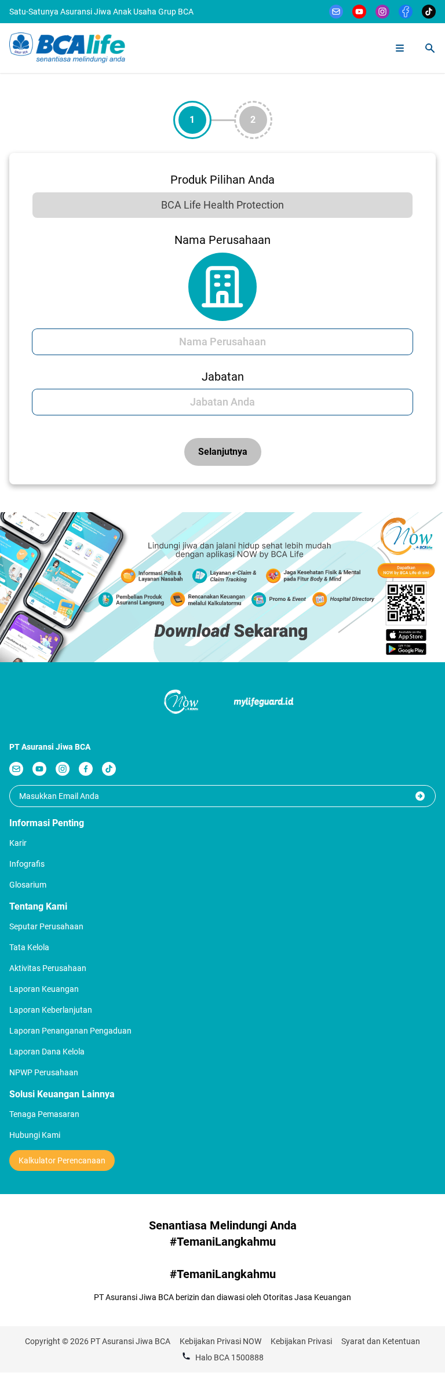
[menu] (400, 48)
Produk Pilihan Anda (222, 180)
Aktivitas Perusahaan (47, 968)
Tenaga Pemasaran (44, 1114)
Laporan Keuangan (44, 989)
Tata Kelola (29, 947)
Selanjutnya (222, 451)
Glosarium (27, 884)
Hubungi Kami (34, 1135)
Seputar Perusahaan (46, 926)
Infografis (27, 863)
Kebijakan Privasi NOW (220, 1341)
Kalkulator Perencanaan (62, 1160)
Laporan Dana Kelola (47, 1051)
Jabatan (223, 377)
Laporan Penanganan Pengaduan (70, 1030)
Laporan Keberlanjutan (50, 1009)
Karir (18, 843)
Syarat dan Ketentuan (380, 1341)
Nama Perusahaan (222, 240)
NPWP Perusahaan (43, 1072)
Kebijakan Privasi (301, 1341)
